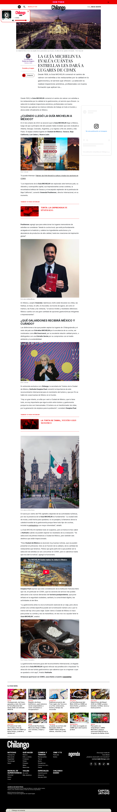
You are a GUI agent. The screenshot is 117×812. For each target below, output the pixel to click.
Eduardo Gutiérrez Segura (28, 60)
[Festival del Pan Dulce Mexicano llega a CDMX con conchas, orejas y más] (37, 718)
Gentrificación (42, 773)
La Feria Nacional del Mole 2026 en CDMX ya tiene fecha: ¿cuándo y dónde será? (78, 705)
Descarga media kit (103, 753)
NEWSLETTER (32, 7)
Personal (10, 775)
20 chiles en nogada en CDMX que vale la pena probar (78, 727)
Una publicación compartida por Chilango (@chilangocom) (100, 152)
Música (93, 724)
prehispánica (33, 525)
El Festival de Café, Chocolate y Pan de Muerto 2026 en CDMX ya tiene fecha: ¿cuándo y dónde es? (16, 729)
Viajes (26, 771)
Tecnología (11, 761)
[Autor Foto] (28, 56)
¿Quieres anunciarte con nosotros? (98, 757)
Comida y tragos (28, 68)
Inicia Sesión (96, 7)
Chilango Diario (58, 772)
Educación (10, 757)
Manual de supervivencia (14, 772)
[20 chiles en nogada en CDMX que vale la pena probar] (79, 718)
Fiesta (40, 767)
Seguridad (10, 759)
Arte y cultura (27, 757)
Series (55, 757)
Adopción (41, 775)
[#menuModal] (19, 6)
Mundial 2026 (42, 777)
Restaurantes (74, 724)
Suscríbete (106, 755)
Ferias (9, 700)
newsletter (67, 677)
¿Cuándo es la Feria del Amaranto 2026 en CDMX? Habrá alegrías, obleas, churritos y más (57, 728)
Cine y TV (57, 752)
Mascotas (26, 767)
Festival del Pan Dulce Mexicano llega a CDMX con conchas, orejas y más (36, 728)
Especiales (43, 771)
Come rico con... (43, 765)
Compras (26, 759)
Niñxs (24, 765)
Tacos (40, 759)
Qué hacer (73, 700)
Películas (56, 755)
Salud (9, 763)
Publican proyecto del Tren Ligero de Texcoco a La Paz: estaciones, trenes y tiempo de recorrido (58, 705)
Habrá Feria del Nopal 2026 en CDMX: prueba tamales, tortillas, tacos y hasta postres (100, 705)
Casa (9, 779)
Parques (25, 763)
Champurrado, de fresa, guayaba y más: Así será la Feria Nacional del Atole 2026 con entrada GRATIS (16, 705)
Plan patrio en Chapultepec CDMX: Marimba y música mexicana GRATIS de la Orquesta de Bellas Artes (100, 729)
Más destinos (27, 775)
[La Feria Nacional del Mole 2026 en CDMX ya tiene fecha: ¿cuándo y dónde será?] (79, 694)
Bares (40, 761)
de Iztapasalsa (54, 208)
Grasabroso (42, 763)
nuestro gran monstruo (58, 421)
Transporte (52, 700)
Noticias (30, 700)
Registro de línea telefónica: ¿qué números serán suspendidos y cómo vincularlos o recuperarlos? (37, 705)
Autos (9, 777)
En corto (25, 773)
